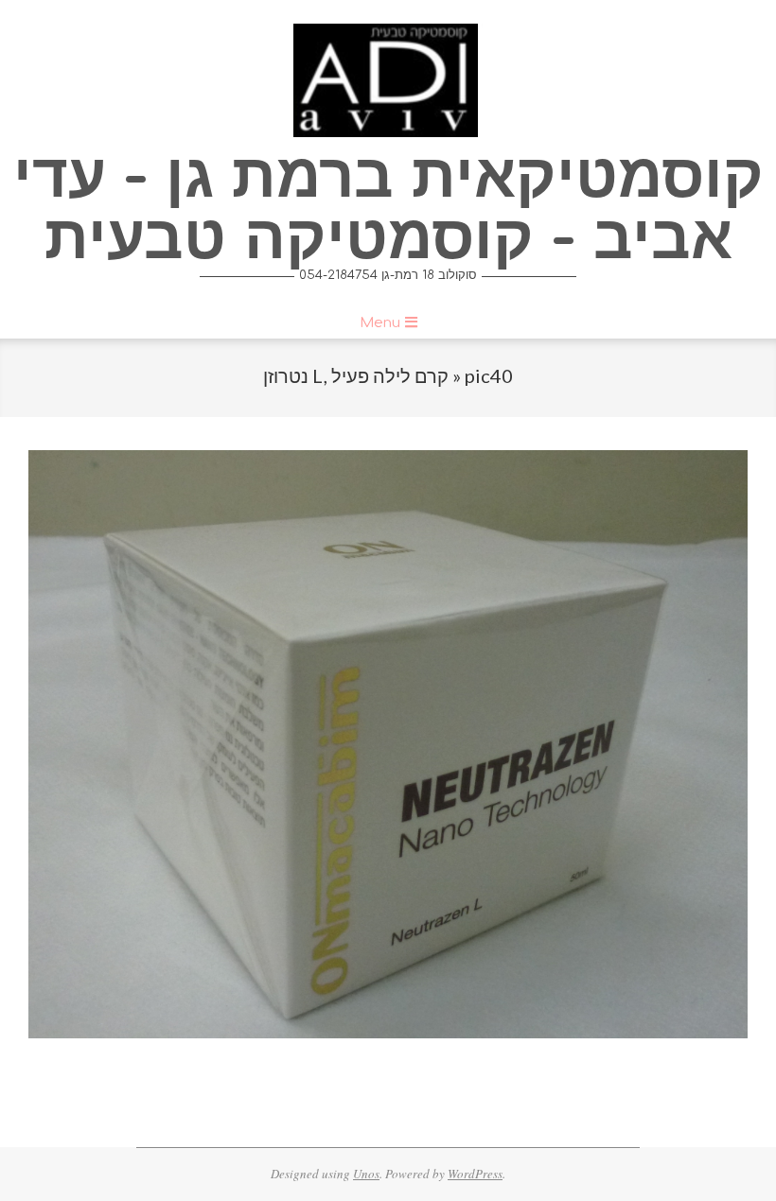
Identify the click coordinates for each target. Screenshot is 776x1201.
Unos (366, 1173)
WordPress (475, 1173)
